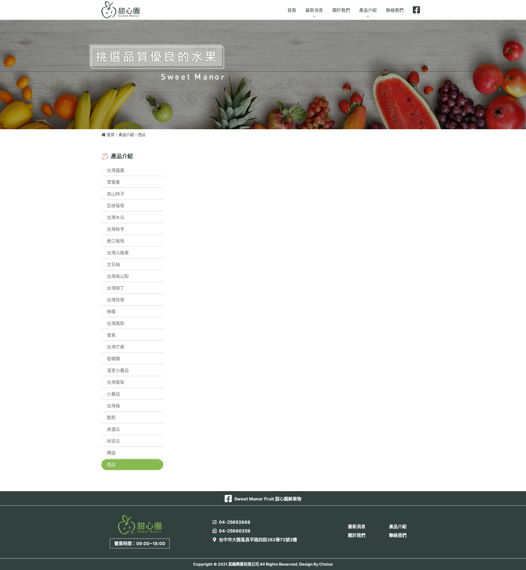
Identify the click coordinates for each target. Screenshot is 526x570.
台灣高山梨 (118, 276)
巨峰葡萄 (115, 205)
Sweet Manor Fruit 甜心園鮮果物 (267, 499)
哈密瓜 (113, 441)
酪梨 (111, 417)
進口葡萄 (115, 241)
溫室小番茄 (118, 370)
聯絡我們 (398, 535)
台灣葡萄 (115, 382)
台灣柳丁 (115, 288)
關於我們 (356, 535)
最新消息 (356, 526)
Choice (326, 564)
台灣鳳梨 (115, 323)
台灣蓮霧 (115, 170)
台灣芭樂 (115, 300)
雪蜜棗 (113, 182)
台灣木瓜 (115, 217)
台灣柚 (113, 405)
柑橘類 (113, 358)
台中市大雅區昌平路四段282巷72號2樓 (257, 539)
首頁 (110, 134)
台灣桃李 (115, 229)
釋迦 (111, 453)
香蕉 (111, 335)
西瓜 (111, 464)
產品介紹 (126, 134)
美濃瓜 (113, 429)
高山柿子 (115, 194)
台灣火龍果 (118, 252)
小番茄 (113, 394)
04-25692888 (234, 522)
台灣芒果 (115, 347)
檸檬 (111, 311)
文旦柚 (113, 264)
